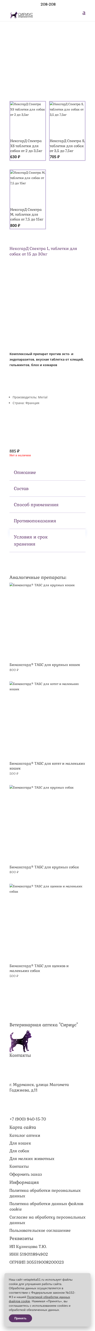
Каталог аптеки (25, 1135)
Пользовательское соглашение (40, 1230)
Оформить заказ (26, 1174)
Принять (20, 1318)
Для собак (19, 1150)
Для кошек (20, 1143)
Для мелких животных (32, 1158)
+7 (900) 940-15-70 (28, 1119)
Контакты (19, 1166)
